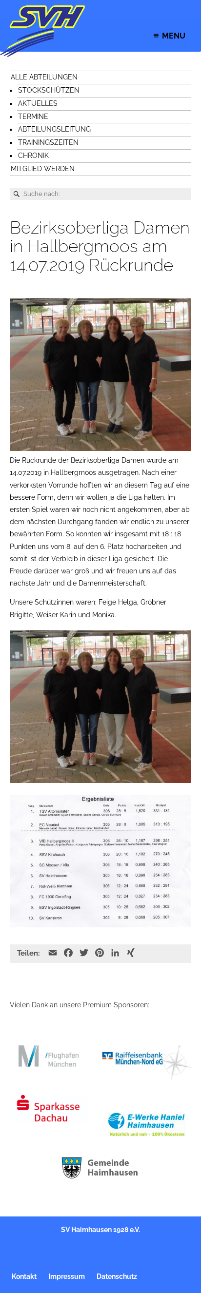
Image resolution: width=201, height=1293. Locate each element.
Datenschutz (117, 1276)
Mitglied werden (43, 169)
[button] (173, 36)
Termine (33, 116)
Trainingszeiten (48, 142)
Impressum (66, 1276)
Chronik (33, 155)
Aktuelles (38, 103)
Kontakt (24, 1276)
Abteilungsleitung (54, 129)
